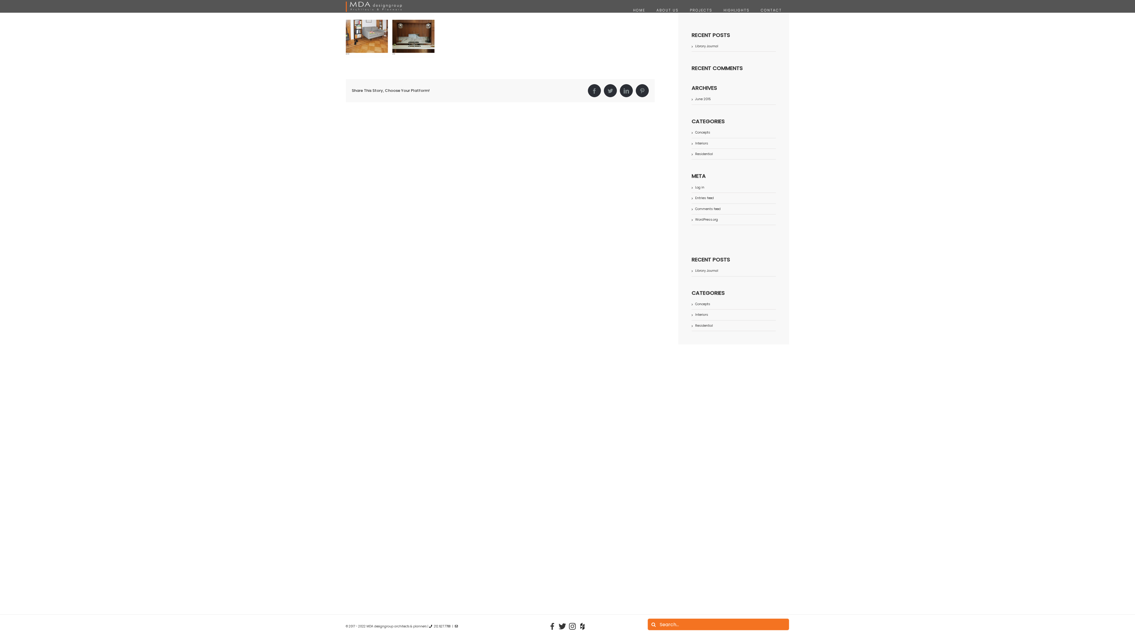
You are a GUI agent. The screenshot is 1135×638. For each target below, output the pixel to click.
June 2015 (703, 99)
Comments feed (708, 208)
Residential (704, 154)
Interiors (701, 143)
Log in (699, 187)
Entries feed (704, 198)
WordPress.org (706, 219)
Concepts (702, 132)
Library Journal (706, 46)
